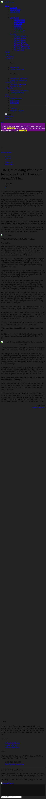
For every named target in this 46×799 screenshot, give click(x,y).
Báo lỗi (7, 159)
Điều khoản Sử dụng (12, 743)
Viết (2, 122)
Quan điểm (9, 164)
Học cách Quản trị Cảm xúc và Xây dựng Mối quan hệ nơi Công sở (23, 129)
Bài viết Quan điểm (6, 152)
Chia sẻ (8, 157)
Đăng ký (8, 118)
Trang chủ (9, 162)
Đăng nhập (9, 116)
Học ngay (11, 128)
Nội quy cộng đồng (12, 747)
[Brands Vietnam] (7, 2)
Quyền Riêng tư (11, 745)
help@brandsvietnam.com (14, 764)
